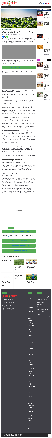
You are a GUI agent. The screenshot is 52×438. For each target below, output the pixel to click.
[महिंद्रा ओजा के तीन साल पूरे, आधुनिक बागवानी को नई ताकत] (40, 16)
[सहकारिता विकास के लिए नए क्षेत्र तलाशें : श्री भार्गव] (31, 259)
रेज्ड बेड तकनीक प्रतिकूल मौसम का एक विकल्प (30, 282)
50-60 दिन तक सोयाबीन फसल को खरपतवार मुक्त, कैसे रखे (20, 241)
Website (30, 420)
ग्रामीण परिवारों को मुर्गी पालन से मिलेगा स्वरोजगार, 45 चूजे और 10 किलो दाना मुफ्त (47, 65)
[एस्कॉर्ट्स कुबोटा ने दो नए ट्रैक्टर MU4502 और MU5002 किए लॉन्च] (40, 39)
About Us (12, 6)
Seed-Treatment (5, 227)
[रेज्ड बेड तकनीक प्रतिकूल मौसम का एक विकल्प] (31, 274)
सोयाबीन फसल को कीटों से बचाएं (18, 266)
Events (29, 6)
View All (48, 9)
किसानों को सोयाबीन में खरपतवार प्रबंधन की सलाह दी (20, 67)
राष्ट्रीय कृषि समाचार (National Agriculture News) (31, 324)
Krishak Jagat (20, 34)
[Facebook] (3, 37)
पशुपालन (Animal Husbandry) (31, 347)
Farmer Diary (31, 425)
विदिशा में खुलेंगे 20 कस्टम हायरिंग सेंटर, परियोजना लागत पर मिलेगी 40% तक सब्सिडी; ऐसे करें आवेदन (47, 25)
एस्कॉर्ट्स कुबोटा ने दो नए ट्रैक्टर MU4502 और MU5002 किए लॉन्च (47, 37)
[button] (14, 6)
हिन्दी (41, 2)
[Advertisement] (19, 52)
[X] (5, 37)
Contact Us (30, 428)
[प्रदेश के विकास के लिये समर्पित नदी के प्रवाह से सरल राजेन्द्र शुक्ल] (6, 274)
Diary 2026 (31, 415)
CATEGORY (23, 6)
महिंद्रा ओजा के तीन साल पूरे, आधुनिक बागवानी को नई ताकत (46, 14)
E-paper (18, 6)
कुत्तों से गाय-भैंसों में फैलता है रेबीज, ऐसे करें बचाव (46, 85)
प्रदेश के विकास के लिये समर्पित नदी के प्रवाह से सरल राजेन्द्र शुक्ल (6, 283)
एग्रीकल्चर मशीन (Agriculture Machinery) (32, 377)
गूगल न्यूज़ (5, 237)
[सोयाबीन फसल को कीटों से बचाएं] (19, 259)
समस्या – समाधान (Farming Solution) (32, 352)
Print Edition (31, 423)
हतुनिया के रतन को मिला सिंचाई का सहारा (18, 277)
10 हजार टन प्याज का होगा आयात (6, 261)
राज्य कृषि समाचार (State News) (6, 29)
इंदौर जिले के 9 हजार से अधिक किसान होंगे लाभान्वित (20, 231)
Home (4, 6)
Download (11, 227)
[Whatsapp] (7, 37)
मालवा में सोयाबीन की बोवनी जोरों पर (20, 251)
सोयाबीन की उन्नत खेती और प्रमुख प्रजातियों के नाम (20, 246)
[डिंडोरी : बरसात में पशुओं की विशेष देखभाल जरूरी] (40, 77)
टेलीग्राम (9, 237)
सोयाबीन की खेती (15, 34)
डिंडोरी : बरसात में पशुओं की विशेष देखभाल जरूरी (46, 75)
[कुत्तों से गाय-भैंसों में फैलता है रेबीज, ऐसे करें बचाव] (40, 86)
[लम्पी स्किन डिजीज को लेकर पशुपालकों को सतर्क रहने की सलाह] (40, 97)
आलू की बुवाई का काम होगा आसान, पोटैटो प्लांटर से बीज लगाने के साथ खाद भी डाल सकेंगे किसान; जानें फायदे (47, 49)
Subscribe (34, 6)
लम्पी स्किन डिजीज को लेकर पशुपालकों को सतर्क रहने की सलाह (47, 95)
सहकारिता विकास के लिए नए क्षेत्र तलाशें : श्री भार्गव (31, 267)
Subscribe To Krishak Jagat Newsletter (32, 407)
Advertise (41, 6)
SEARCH (7, 6)
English (39, 2)
